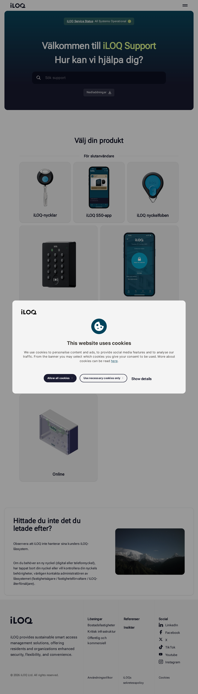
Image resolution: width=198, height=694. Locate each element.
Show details (141, 379)
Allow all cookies (58, 378)
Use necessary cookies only (102, 378)
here (114, 361)
